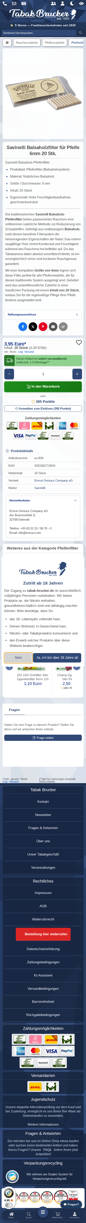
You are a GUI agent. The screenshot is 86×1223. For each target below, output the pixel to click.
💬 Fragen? (71, 1204)
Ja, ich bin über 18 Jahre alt (57, 657)
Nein (18, 657)
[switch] (8, 1205)
